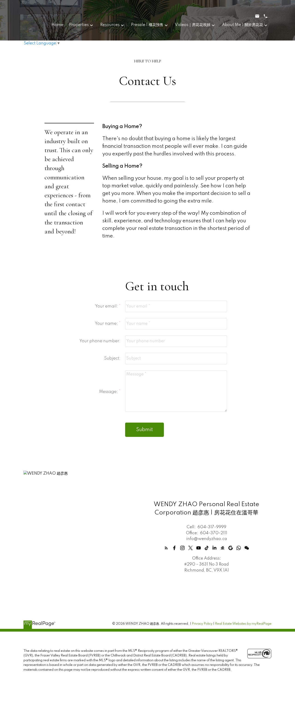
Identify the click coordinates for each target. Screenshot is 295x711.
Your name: (107, 324)
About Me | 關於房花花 (242, 25)
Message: (109, 392)
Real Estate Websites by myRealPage (243, 623)
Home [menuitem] (57, 25)
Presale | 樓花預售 (147, 25)
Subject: (112, 358)
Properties (79, 25)
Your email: (107, 306)
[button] (166, 548)
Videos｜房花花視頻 (192, 25)
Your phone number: (100, 341)
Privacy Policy (202, 623)
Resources (110, 25)
